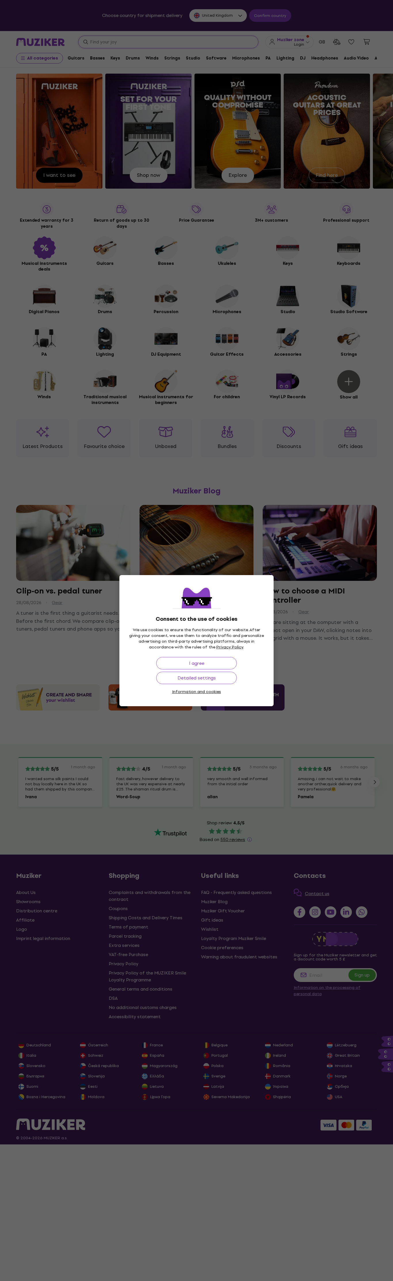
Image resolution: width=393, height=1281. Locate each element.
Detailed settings (197, 677)
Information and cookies (196, 692)
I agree (196, 663)
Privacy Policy (229, 647)
